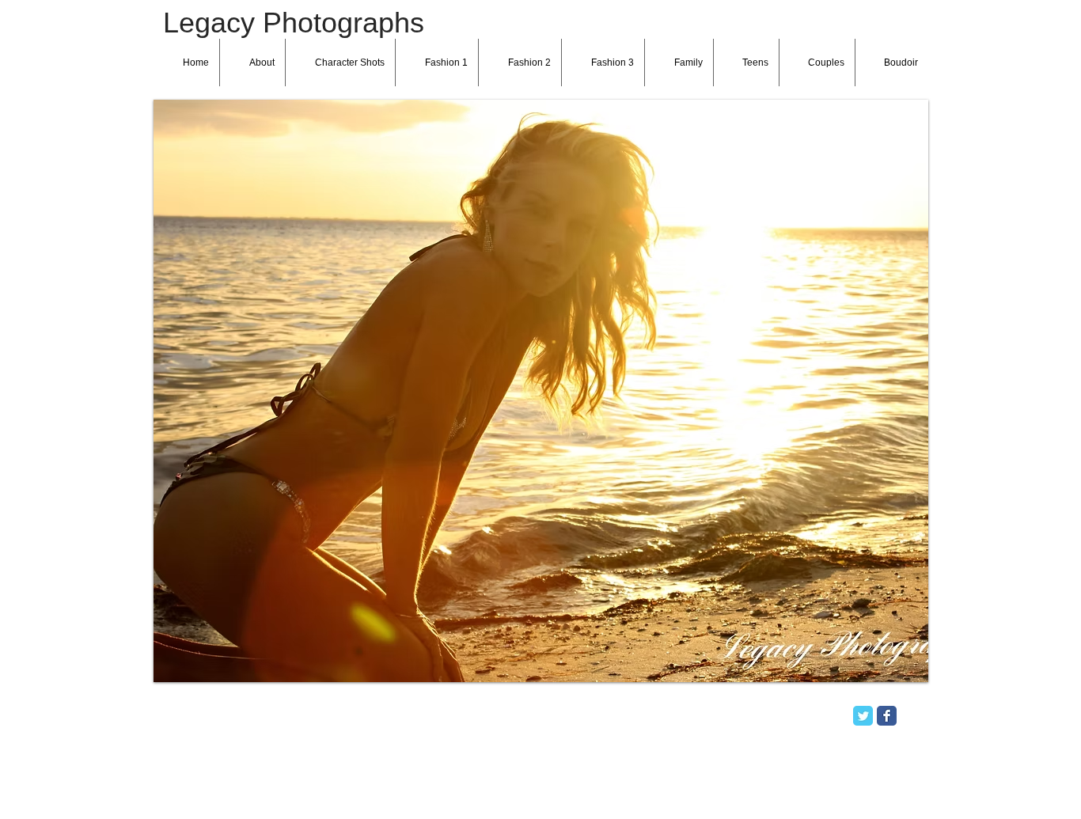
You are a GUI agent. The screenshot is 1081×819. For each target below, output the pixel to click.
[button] (541, 391)
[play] (895, 668)
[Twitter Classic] (863, 716)
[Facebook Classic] (887, 716)
